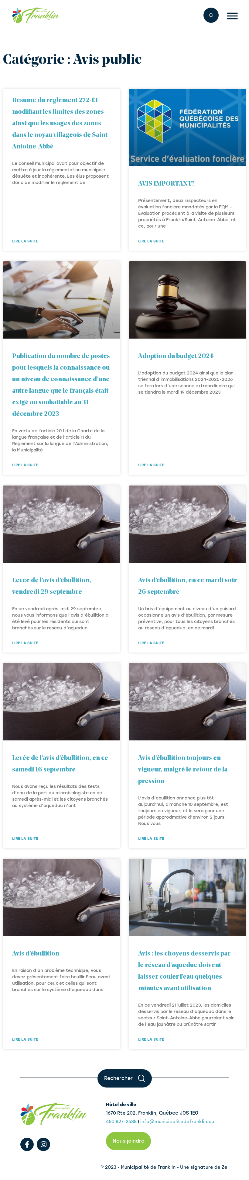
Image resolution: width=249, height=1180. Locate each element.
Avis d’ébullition (35, 954)
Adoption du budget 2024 (175, 356)
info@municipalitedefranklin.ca (177, 1121)
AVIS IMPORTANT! (166, 184)
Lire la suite (25, 241)
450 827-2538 (121, 1121)
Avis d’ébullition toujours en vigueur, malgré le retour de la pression (182, 770)
